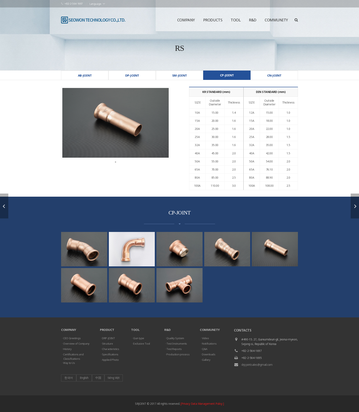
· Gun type (138, 338)
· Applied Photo (110, 360)
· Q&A (204, 349)
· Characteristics (110, 349)
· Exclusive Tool (141, 343)
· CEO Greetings (71, 338)
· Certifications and (73, 356)
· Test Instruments (176, 343)
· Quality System (174, 338)
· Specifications (109, 354)
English (84, 378)
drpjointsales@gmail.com (257, 365)
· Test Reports (173, 349)
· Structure (107, 343)
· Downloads (208, 354)
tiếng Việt (113, 378)
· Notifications (208, 343)
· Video (205, 338)
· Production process (177, 354)
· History (67, 349)
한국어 (68, 378)
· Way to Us (68, 363)
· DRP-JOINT (108, 338)
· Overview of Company (76, 343)
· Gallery (205, 360)
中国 (98, 378)
